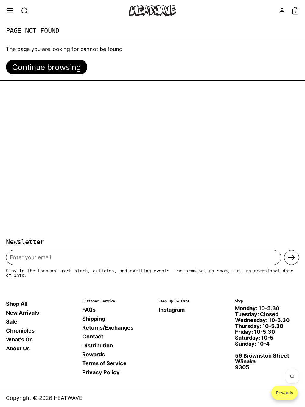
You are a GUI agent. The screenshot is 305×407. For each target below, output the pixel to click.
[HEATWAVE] (152, 11)
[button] (24, 10)
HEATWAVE (68, 398)
